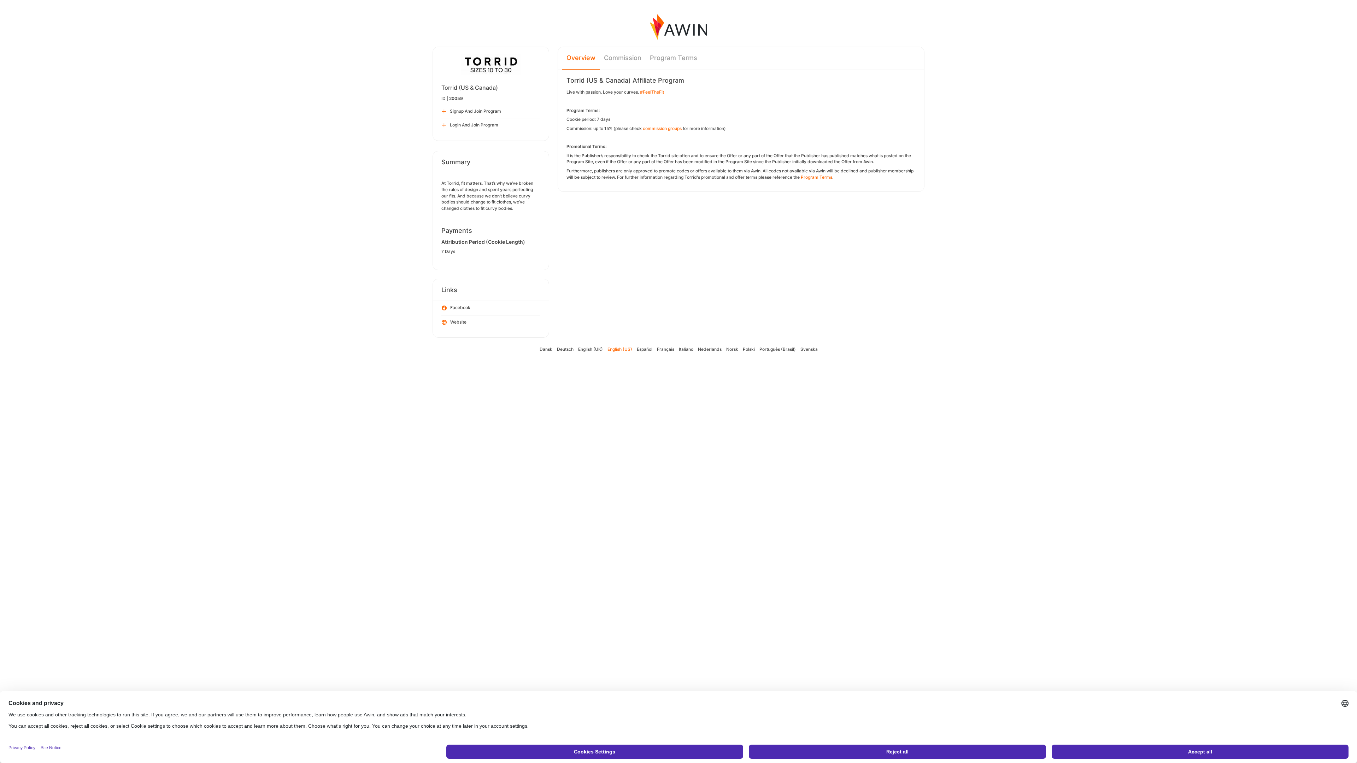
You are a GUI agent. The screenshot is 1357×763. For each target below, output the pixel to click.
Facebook (460, 307)
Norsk (732, 349)
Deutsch (565, 349)
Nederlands (710, 349)
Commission (622, 57)
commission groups (662, 128)
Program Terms (673, 57)
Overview (580, 57)
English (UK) (590, 349)
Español (644, 349)
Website (458, 322)
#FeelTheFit (652, 92)
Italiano (686, 349)
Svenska (809, 349)
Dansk (546, 349)
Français (665, 349)
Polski (749, 349)
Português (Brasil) (777, 349)
